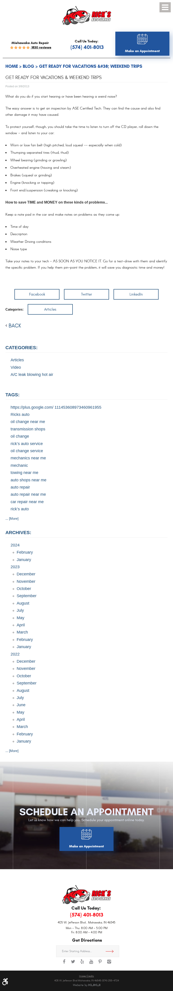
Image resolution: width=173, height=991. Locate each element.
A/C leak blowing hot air (32, 374)
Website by (86, 985)
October (24, 588)
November (26, 581)
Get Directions (111, 951)
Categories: (21, 347)
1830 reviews (41, 47)
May (20, 618)
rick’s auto (20, 509)
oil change (20, 436)
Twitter (86, 294)
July (20, 610)
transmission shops (28, 429)
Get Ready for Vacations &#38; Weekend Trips (90, 66)
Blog (28, 66)
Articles (50, 309)
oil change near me (28, 421)
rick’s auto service (27, 443)
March (22, 632)
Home (11, 66)
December (26, 574)
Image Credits (86, 976)
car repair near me (27, 502)
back (15, 326)
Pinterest (100, 963)
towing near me (24, 472)
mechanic (19, 465)
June (21, 705)
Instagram (109, 963)
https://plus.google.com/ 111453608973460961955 (56, 407)
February (25, 552)
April (21, 625)
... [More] (11, 518)
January (24, 559)
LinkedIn (136, 294)
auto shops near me (28, 480)
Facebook (37, 294)
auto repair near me (28, 494)
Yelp (81, 963)
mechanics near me (28, 458)
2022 (15, 654)
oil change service (27, 451)
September (26, 596)
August (23, 603)
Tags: (12, 394)
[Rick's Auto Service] (86, 16)
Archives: (18, 532)
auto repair (20, 487)
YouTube (91, 963)
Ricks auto (20, 414)
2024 (15, 545)
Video (16, 367)
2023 (15, 567)
